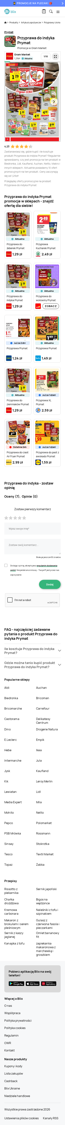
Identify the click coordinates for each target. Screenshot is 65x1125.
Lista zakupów (13, 1073)
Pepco (8, 823)
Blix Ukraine (12, 1088)
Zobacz (51, 306)
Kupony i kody (13, 1066)
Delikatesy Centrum (43, 721)
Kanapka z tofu (14, 943)
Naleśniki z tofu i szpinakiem (47, 912)
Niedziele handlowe (17, 1096)
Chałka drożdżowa (11, 901)
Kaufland (42, 771)
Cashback (11, 1081)
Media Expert (13, 802)
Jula (39, 761)
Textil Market (45, 854)
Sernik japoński (46, 889)
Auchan (41, 688)
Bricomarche (13, 708)
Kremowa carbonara (11, 912)
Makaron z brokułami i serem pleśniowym (16, 924)
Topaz (8, 865)
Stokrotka (42, 844)
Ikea (39, 750)
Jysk (7, 771)
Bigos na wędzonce (43, 901)
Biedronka (11, 698)
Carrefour (42, 708)
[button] (32, 651)
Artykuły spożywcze (31, 22)
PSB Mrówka (12, 833)
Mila (39, 802)
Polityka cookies (14, 1028)
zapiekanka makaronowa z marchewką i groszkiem (46, 949)
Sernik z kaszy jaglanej (13, 935)
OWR (7, 1043)
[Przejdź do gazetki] (55, 56)
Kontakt (9, 1050)
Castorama (11, 719)
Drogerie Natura (47, 729)
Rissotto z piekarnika (11, 891)
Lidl (38, 792)
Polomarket (44, 823)
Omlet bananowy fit (47, 935)
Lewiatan (10, 792)
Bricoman (42, 698)
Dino (7, 729)
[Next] (62, 3)
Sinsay (8, 844)
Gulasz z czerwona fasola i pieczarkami (47, 924)
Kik (6, 781)
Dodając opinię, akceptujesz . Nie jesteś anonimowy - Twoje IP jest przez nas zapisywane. (34, 570)
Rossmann (43, 833)
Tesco (8, 854)
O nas (8, 1006)
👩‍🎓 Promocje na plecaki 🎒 (32, 3)
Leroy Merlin (44, 781)
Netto (40, 813)
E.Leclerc (10, 740)
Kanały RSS (50, 1118)
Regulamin (11, 1035)
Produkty (14, 22)
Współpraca (12, 1013)
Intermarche (12, 761)
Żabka (40, 865)
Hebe (7, 750)
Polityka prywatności (18, 1021)
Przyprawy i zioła (52, 22)
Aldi (6, 688)
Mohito (9, 813)
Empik (40, 740)
